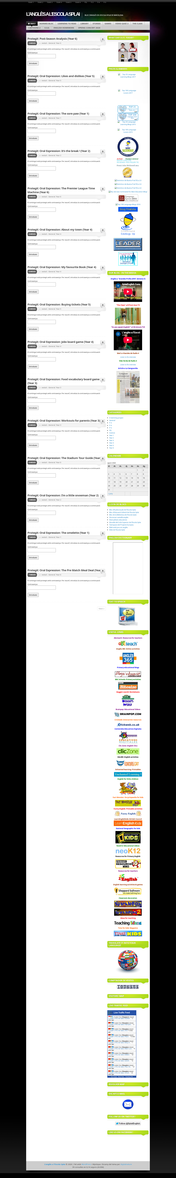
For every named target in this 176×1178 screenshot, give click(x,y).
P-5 (105, 2)
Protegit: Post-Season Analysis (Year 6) (52, 38)
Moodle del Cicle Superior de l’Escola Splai (125, 522)
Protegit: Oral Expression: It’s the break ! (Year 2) (58, 151)
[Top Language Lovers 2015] (128, 132)
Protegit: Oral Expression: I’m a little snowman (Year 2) (62, 495)
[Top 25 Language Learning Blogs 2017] (128, 81)
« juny (110, 493)
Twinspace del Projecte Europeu (121, 525)
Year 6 (78, 2)
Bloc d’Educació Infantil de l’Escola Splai (124, 512)
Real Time (121, 1076)
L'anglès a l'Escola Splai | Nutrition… (120, 1018)
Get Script (114, 1076)
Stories (96, 23)
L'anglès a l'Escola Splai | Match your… (121, 1048)
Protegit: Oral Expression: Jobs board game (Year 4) (60, 342)
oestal (44, 43)
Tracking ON (129, 1076)
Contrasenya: (32, 53)
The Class (137, 23)
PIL (86, 2)
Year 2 (40, 2)
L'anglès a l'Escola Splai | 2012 (118, 1030)
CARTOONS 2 (34, 27)
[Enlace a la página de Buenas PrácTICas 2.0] (128, 180)
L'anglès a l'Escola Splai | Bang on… (120, 1042)
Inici (32, 23)
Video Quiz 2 (121, 23)
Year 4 (59, 2)
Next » (101, 608)
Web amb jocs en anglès (118, 527)
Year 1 (31, 2)
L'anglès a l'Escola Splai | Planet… (119, 1036)
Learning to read (67, 23)
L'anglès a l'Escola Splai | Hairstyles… (120, 1024)
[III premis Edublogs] (128, 235)
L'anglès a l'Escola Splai (52, 14)
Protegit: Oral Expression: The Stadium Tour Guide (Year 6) (65, 458)
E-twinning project (116, 418)
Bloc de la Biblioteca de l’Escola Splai (122, 515)
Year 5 (68, 2)
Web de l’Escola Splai (117, 530)
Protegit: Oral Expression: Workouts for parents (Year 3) (63, 420)
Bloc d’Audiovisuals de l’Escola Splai (122, 510)
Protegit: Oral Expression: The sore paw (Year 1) (58, 113)
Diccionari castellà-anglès (118, 517)
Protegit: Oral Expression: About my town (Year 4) (59, 229)
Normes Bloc (46, 23)
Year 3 (49, 2)
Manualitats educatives (118, 520)
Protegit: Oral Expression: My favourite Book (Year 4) (61, 267)
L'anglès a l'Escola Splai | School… (119, 1073)
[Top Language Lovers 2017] (128, 97)
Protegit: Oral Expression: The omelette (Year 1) (58, 533)
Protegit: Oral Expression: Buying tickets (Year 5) (58, 304)
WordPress (86, 1164)
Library (84, 23)
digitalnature (126, 1164)
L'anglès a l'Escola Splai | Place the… (120, 1067)
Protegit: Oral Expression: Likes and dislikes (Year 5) (60, 76)
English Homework (64, 27)
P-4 (98, 2)
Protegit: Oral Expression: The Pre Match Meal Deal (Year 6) (65, 570)
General (52, 43)
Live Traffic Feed (122, 1013)
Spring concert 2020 (89, 27)
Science (112, 433)
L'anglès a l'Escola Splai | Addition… (120, 1054)
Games (108, 23)
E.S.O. (47, 27)
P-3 (92, 2)
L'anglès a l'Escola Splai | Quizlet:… (120, 1060)
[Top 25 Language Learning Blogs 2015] (128, 124)
